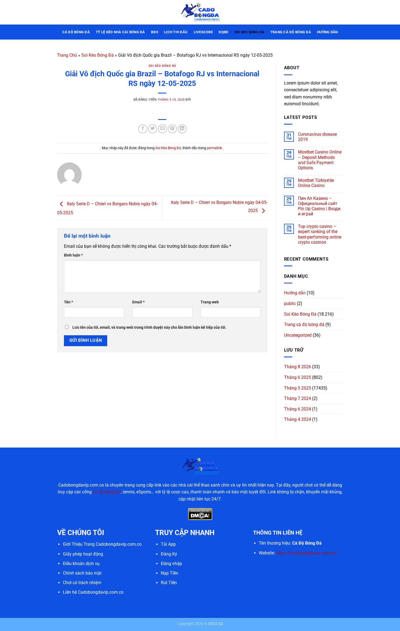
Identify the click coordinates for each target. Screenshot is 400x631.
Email (138, 302)
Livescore (203, 32)
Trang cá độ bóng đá (290, 32)
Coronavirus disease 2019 (317, 137)
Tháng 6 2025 (297, 377)
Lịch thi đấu (175, 32)
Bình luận (73, 255)
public (290, 303)
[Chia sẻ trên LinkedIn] (182, 128)
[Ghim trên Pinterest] (172, 128)
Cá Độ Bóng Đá (76, 32)
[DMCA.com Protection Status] (200, 514)
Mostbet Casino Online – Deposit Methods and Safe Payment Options (319, 159)
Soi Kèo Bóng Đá (249, 32)
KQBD (223, 32)
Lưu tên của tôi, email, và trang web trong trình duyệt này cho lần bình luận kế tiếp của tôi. (149, 327)
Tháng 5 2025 (297, 388)
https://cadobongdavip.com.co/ (306, 552)
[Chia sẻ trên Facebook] (142, 128)
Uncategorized (298, 335)
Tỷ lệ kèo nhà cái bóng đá (120, 32)
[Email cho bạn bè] (162, 128)
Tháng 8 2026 (297, 366)
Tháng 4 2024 (297, 419)
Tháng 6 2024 (297, 409)
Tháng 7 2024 (297, 398)
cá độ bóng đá (107, 491)
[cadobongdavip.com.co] (200, 12)
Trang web (210, 302)
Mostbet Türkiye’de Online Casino (316, 183)
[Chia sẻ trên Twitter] (152, 128)
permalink (214, 148)
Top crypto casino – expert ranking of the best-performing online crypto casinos (319, 234)
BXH (154, 32)
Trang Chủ (67, 55)
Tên (68, 302)
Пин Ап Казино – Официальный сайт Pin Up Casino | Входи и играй (319, 206)
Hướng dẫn (327, 32)
